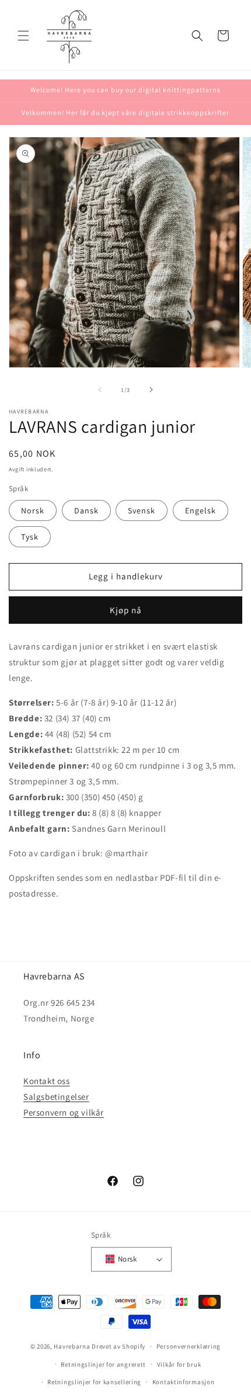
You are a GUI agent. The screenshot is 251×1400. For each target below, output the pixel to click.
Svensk (141, 510)
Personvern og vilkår (63, 1112)
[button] (23, 35)
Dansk (86, 510)
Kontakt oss (46, 1080)
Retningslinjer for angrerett (103, 1364)
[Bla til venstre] (100, 389)
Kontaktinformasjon (183, 1382)
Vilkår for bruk (179, 1364)
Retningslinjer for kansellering (94, 1382)
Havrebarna (72, 1346)
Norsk (32, 510)
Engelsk (200, 510)
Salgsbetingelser (56, 1096)
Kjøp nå (126, 610)
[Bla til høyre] (151, 389)
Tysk (30, 536)
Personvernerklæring (188, 1346)
